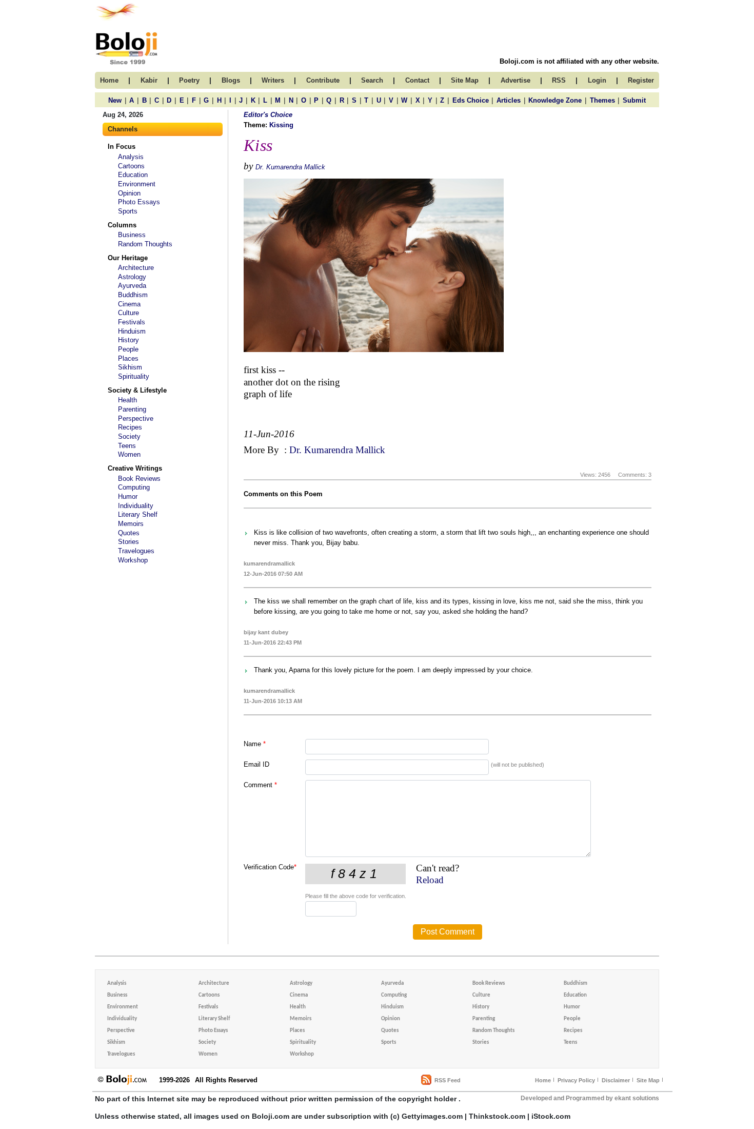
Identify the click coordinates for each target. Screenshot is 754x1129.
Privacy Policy (576, 1080)
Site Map (648, 1080)
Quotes (129, 533)
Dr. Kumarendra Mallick (290, 167)
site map (465, 80)
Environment (136, 184)
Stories (128, 542)
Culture (128, 313)
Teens (127, 446)
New (115, 100)
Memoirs (131, 524)
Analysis (131, 157)
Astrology (132, 277)
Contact (417, 80)
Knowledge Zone (555, 100)
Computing (134, 487)
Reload (430, 879)
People (128, 349)
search (372, 80)
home (109, 80)
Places (128, 358)
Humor (127, 496)
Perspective (135, 418)
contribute (323, 80)
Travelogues (136, 551)
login (597, 80)
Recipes (130, 427)
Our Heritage (128, 258)
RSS (559, 80)
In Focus (121, 146)
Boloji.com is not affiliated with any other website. (579, 61)
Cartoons (131, 166)
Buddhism (133, 295)
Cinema (129, 304)
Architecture (136, 267)
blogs (231, 80)
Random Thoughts (145, 244)
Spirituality (133, 376)
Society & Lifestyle (137, 390)
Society (129, 436)
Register (641, 80)
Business (132, 235)
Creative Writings (135, 468)
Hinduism (132, 331)
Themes (602, 100)
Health (127, 400)
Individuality (135, 506)
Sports (127, 211)
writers (273, 80)
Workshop (133, 560)
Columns (122, 225)
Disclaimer (616, 1080)
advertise (515, 80)
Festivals (131, 322)
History (128, 340)
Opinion (129, 193)
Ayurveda (132, 285)
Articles (509, 100)
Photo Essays (139, 202)
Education (133, 175)
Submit (634, 100)
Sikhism (130, 367)
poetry (189, 80)
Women (129, 454)
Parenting (132, 409)
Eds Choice (470, 100)
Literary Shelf (137, 514)
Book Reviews (139, 478)
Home (543, 1080)
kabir (149, 80)
